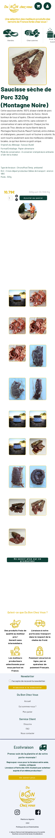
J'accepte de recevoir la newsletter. (28, 681)
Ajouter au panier (33, 198)
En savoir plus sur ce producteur (27, 560)
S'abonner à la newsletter (27, 687)
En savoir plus (27, 778)
